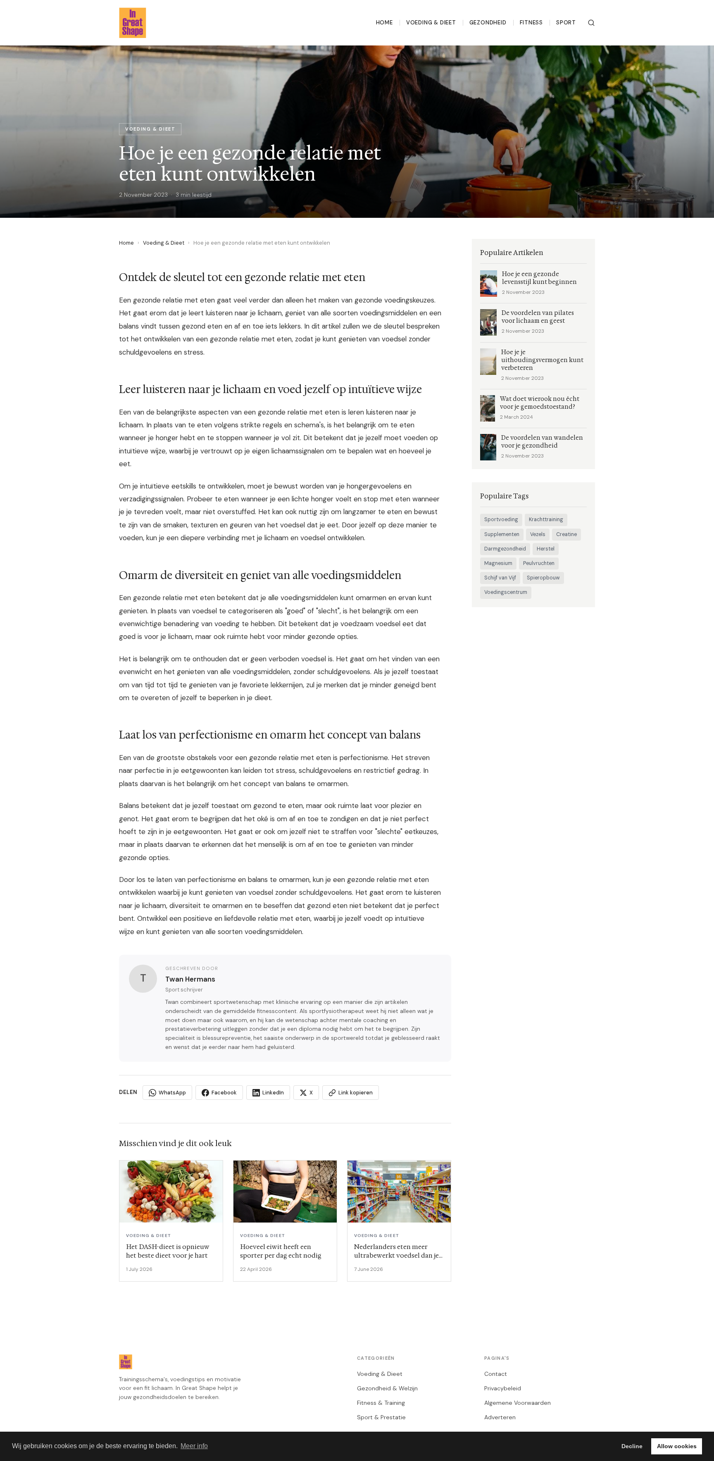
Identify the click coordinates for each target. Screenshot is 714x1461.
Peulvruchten (539, 563)
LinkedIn (273, 1092)
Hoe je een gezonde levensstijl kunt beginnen (539, 278)
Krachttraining (546, 519)
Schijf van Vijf (500, 577)
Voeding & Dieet (431, 22)
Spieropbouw (543, 577)
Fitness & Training (381, 1402)
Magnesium (498, 563)
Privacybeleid (502, 1388)
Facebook (224, 1092)
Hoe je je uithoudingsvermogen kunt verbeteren (542, 360)
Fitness (531, 22)
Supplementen (501, 534)
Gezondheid (488, 22)
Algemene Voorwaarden (517, 1402)
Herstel (546, 549)
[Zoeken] (591, 22)
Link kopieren (355, 1092)
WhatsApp (172, 1092)
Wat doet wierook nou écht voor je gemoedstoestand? (539, 403)
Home (384, 22)
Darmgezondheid (505, 549)
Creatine (566, 534)
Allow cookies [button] (677, 1446)
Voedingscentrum (505, 592)
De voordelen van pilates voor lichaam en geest (538, 317)
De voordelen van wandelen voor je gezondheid (542, 442)
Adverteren (500, 1417)
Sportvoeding (501, 519)
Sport (566, 22)
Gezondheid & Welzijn (387, 1388)
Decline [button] (632, 1446)
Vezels (537, 534)
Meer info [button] (194, 1445)
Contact (495, 1374)
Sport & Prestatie (381, 1417)
